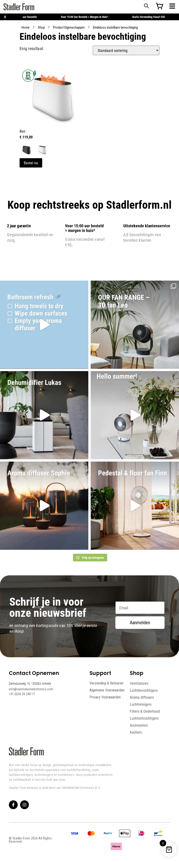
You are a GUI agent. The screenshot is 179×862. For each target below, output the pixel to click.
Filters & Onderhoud (145, 711)
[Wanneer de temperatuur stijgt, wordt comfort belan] (135, 325)
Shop (41, 27)
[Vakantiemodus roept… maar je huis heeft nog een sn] (44, 325)
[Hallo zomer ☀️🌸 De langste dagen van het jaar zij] (44, 506)
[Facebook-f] (13, 804)
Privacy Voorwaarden (105, 697)
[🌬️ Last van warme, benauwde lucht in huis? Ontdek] (135, 415)
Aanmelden (140, 622)
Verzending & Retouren (106, 683)
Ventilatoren (139, 683)
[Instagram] (24, 804)
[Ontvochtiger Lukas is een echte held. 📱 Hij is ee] (44, 415)
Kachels (136, 732)
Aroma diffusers (142, 697)
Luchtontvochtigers (144, 718)
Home (25, 27)
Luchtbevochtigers (144, 690)
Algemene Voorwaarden (107, 690)
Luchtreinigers (140, 704)
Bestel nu (31, 162)
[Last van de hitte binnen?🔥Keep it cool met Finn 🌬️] (135, 506)
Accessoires (139, 725)
